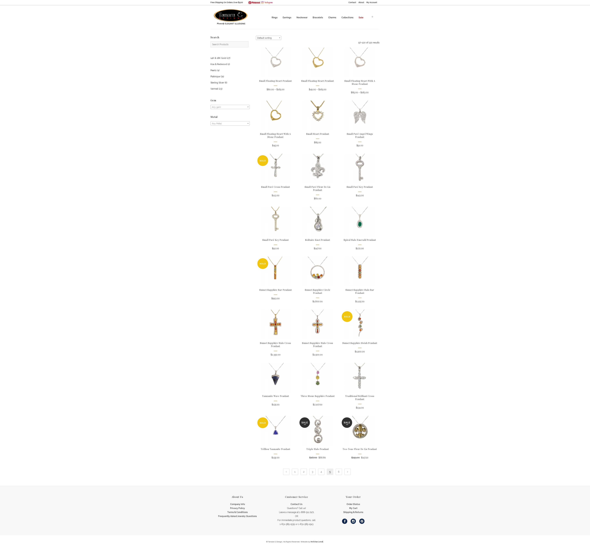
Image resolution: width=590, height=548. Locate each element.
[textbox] (230, 107)
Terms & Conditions (237, 512)
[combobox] (230, 107)
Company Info (237, 504)
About (361, 2)
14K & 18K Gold (218, 58)
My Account (371, 2)
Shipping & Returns (353, 512)
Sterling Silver (217, 82)
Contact (352, 2)
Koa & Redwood (218, 64)
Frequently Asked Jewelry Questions (237, 516)
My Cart (353, 508)
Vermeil (214, 89)
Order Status (353, 504)
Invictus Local (317, 542)
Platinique (215, 76)
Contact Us (296, 504)
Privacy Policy (237, 508)
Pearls (213, 70)
